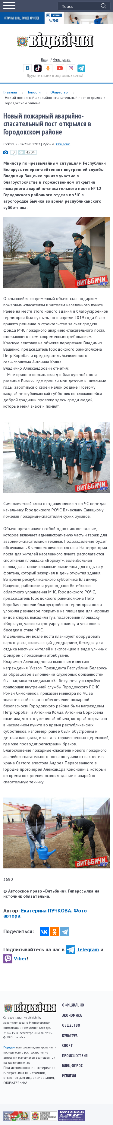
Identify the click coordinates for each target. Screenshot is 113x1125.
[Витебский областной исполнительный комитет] (44, 1119)
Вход (44, 59)
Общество (59, 92)
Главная (10, 92)
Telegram (88, 949)
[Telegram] (64, 931)
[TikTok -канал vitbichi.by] (38, 70)
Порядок (9, 1047)
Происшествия (75, 1055)
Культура (69, 1035)
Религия (69, 1075)
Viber (20, 958)
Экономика (72, 1015)
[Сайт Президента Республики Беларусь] (17, 1119)
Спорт (67, 1045)
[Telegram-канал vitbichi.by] (81, 70)
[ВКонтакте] (44, 931)
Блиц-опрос (72, 1065)
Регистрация (62, 59)
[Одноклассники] (54, 931)
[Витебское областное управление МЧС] (71, 1119)
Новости (34, 92)
